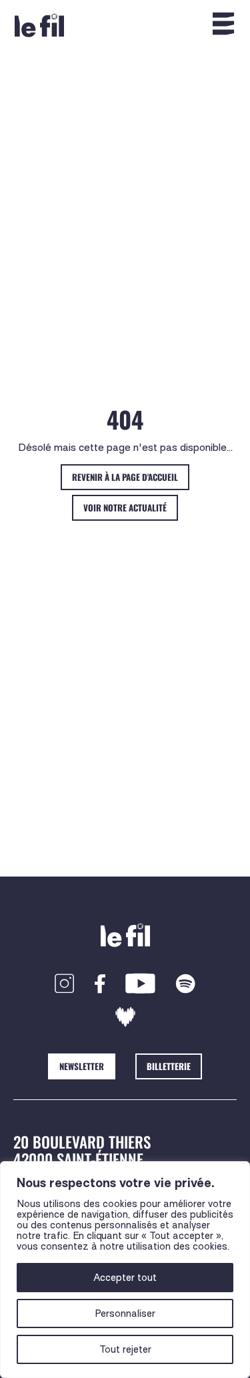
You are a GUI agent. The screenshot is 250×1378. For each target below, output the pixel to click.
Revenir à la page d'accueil (125, 476)
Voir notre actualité (125, 507)
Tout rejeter (125, 1349)
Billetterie (169, 1066)
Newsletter (81, 1066)
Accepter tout (125, 1277)
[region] (125, 1269)
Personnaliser (125, 1313)
